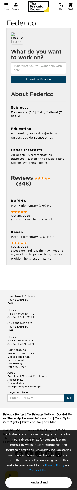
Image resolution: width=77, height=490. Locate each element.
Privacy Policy (54, 465)
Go (69, 398)
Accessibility (15, 379)
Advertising (14, 363)
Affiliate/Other (16, 366)
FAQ (10, 303)
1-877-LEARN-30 (17, 299)
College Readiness (19, 356)
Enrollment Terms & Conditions (27, 376)
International (15, 360)
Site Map (50, 422)
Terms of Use (38, 470)
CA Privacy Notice (40, 414)
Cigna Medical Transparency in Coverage (24, 385)
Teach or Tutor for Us (20, 353)
